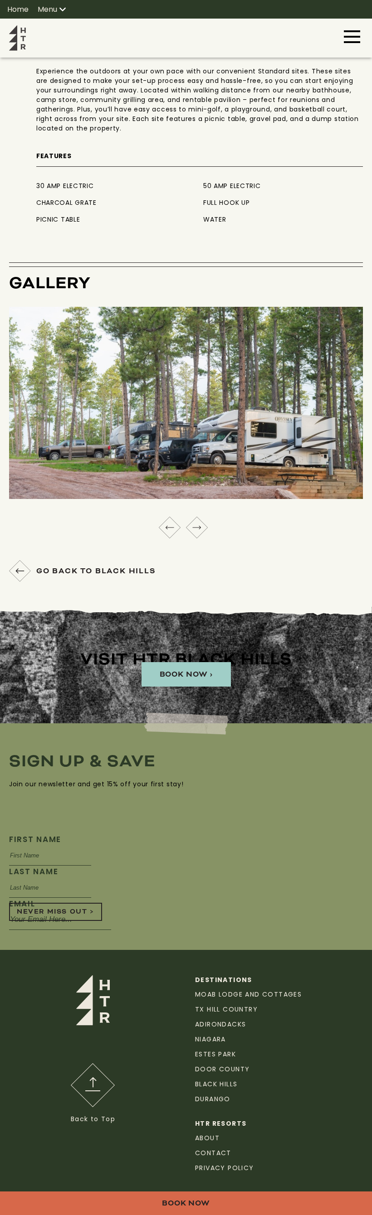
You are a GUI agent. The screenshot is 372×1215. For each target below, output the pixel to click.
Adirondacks (220, 1024)
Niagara (210, 1039)
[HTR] (17, 37)
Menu (47, 9)
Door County (222, 1069)
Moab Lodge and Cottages (248, 994)
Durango (212, 1099)
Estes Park (215, 1054)
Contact (213, 1152)
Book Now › (186, 674)
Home (18, 9)
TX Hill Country (226, 1009)
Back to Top (93, 1118)
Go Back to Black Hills (96, 571)
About (207, 1137)
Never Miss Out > (55, 911)
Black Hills (216, 1084)
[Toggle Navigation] (352, 37)
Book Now (186, 1203)
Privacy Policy (224, 1167)
